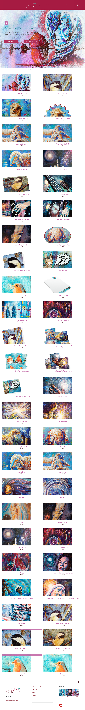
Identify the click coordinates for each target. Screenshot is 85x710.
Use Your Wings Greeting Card (22, 346)
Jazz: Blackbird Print (63, 194)
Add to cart (13, 82)
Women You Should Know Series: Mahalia (21, 598)
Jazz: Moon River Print (63, 220)
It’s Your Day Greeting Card (21, 194)
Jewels (22, 573)
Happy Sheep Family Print (63, 144)
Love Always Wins (63, 522)
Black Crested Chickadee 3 (63, 648)
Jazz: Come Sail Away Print (22, 220)
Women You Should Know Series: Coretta (63, 573)
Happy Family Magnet (22, 144)
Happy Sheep (22, 472)
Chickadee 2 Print (63, 93)
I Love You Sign (22, 548)
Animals (61, 696)
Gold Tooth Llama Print (21, 119)
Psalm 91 (21, 497)
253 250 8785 (11, 699)
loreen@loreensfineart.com (13, 700)
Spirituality (76, 696)
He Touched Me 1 (63, 396)
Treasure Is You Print (63, 320)
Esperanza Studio (36, 698)
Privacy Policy (35, 701)
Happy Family (63, 472)
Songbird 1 (22, 674)
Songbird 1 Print (21, 295)
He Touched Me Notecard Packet (63, 371)
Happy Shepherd (21, 447)
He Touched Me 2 (22, 421)
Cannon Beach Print (21, 93)
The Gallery (35, 689)
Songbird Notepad (63, 295)
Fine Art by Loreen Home (37, 686)
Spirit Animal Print (22, 320)
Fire (22, 522)
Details (19, 82)
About (34, 692)
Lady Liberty (21, 623)
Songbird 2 (63, 674)
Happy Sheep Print (22, 169)
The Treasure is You (63, 548)
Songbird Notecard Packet (22, 371)
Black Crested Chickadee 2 (21, 648)
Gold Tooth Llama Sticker (63, 119)
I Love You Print (63, 169)
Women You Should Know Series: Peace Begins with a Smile (63, 598)
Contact (34, 695)
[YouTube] (60, 705)
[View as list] (31, 69)
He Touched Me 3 (63, 421)
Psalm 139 (63, 497)
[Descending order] (15, 69)
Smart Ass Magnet (63, 270)
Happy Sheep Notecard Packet (63, 346)
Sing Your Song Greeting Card (22, 270)
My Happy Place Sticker (63, 245)
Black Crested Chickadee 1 (63, 623)
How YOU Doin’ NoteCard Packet (22, 396)
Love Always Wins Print (21, 245)
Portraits (68, 696)
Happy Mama (63, 447)
